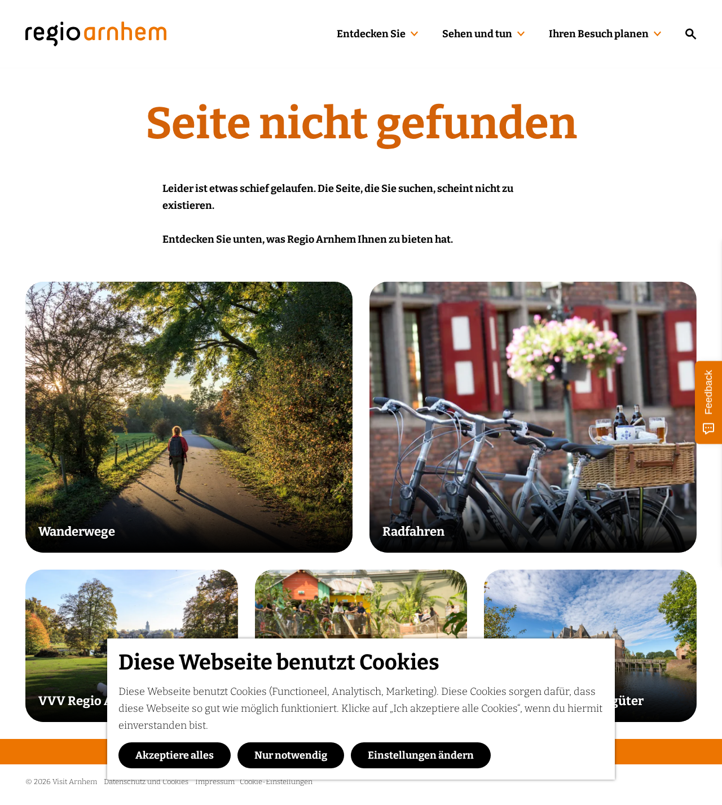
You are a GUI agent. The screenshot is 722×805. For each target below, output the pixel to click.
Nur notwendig (290, 755)
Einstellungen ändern (421, 755)
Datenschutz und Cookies (146, 781)
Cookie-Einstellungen (276, 781)
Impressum (215, 781)
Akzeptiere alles (174, 755)
